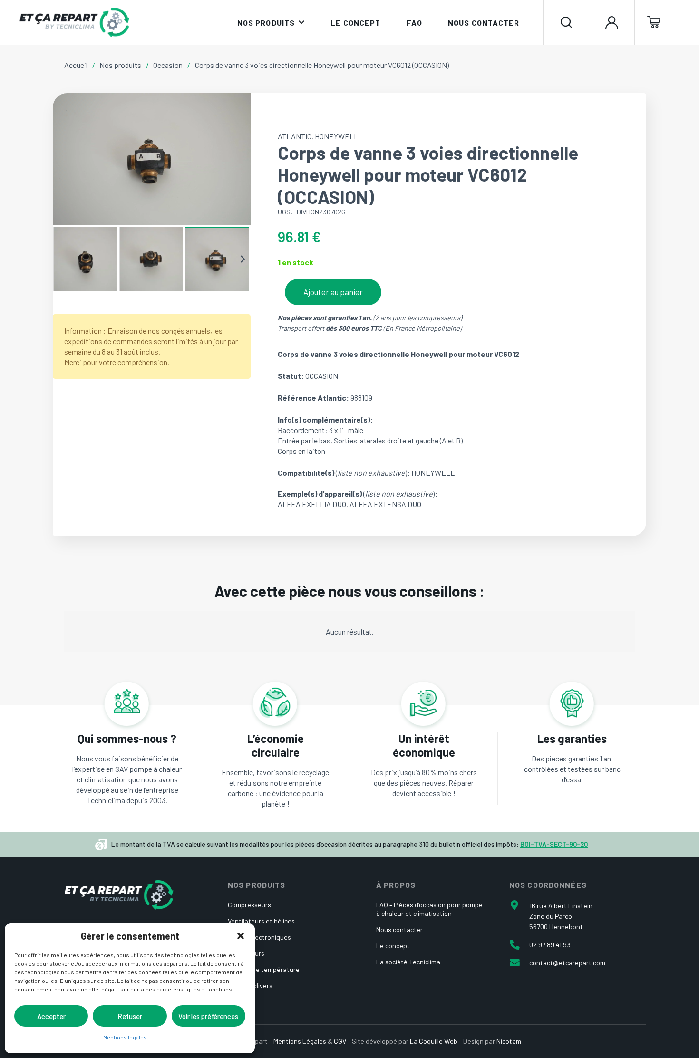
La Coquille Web (433, 1041)
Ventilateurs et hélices (261, 921)
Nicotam (508, 1041)
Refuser (129, 1016)
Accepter (51, 1016)
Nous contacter (399, 929)
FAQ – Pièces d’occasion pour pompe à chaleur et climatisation (429, 909)
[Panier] (657, 22)
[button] (240, 936)
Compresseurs (249, 905)
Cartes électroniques (259, 937)
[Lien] (127, 768)
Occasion (168, 64)
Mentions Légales (299, 1041)
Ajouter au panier (333, 292)
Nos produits (120, 64)
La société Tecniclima (408, 962)
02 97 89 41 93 (550, 945)
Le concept (393, 946)
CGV (340, 1041)
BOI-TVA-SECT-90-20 (554, 844)
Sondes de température (264, 969)
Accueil (75, 64)
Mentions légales (125, 1037)
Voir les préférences (208, 1016)
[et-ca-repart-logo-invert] (119, 895)
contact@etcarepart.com (567, 963)
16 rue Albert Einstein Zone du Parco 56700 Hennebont (560, 916)
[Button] (611, 22)
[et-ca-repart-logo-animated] (74, 22)
